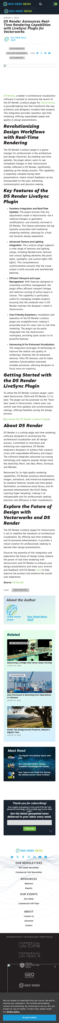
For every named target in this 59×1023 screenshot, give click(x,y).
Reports (28, 888)
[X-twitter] (17, 857)
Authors (29, 926)
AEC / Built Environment (16, 53)
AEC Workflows (17, 57)
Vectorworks (48, 103)
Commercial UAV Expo (28, 904)
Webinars (28, 884)
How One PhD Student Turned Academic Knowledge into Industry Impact (34, 765)
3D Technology (17, 710)
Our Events (29, 894)
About (29, 912)
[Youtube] (40, 857)
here (38, 570)
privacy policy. (13, 1012)
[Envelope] (45, 857)
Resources (29, 879)
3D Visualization (17, 48)
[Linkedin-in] (34, 857)
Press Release (20, 590)
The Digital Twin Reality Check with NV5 (34, 757)
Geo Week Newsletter (29, 868)
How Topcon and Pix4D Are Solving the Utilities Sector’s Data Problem (34, 774)
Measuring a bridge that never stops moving (29, 663)
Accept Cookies (29, 1018)
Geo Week (29, 899)
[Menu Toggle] (54, 4)
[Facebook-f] (23, 857)
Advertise (28, 921)
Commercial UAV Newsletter (29, 872)
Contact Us (29, 916)
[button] (37, 53)
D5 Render (9, 96)
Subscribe (29, 829)
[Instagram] (28, 857)
